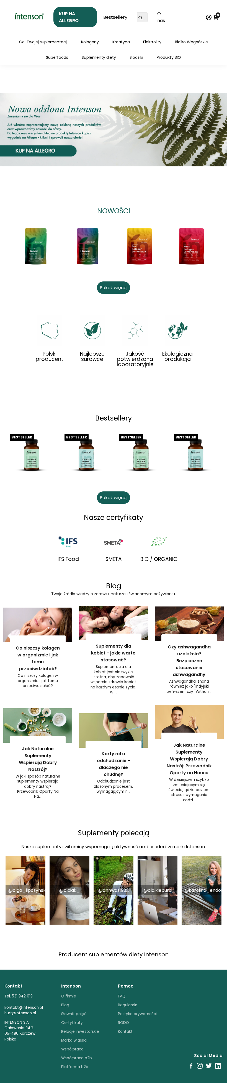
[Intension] (29, 17)
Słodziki (136, 57)
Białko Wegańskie (191, 42)
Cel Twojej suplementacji (43, 42)
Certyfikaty (72, 1022)
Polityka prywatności (137, 1014)
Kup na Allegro (69, 17)
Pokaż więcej (113, 287)
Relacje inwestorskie (80, 1031)
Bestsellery (115, 17)
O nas (161, 17)
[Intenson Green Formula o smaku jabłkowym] (35, 246)
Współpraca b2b (76, 1058)
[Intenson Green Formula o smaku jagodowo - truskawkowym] (87, 246)
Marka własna (74, 1040)
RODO (123, 1022)
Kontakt (125, 1031)
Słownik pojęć (74, 1014)
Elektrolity (152, 42)
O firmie (68, 996)
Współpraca (72, 1049)
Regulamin (127, 1005)
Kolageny (90, 42)
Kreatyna (121, 42)
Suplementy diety (99, 57)
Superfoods (57, 57)
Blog (65, 1005)
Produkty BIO (169, 57)
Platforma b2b (74, 1066)
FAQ (121, 996)
